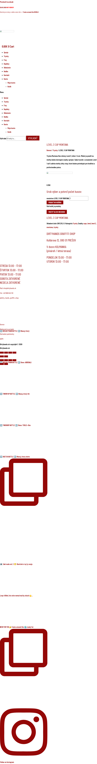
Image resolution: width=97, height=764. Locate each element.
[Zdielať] (6, 353)
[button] (48, 92)
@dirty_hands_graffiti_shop (9, 298)
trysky (56, 227)
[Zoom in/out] (14, 353)
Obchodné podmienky (7, 334)
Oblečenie (7, 67)
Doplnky (6, 64)
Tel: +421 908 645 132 (6, 293)
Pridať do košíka (54, 202)
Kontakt (6, 75)
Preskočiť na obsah (6, 2)
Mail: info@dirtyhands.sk (8, 288)
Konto (6, 79)
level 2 (94, 223)
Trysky (6, 56)
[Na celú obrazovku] (10, 353)
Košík (9, 86)
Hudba (6, 71)
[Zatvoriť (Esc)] (2, 353)
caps (85, 223)
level (89, 223)
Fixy (5, 60)
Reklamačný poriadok (7, 329)
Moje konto (11, 83)
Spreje (6, 52)
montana (50, 227)
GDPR (1, 339)
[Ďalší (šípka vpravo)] (6, 356)
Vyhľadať (3, 138)
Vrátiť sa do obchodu (56, 212)
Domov (49, 150)
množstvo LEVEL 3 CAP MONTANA (58, 198)
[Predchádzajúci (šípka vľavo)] (2, 356)
